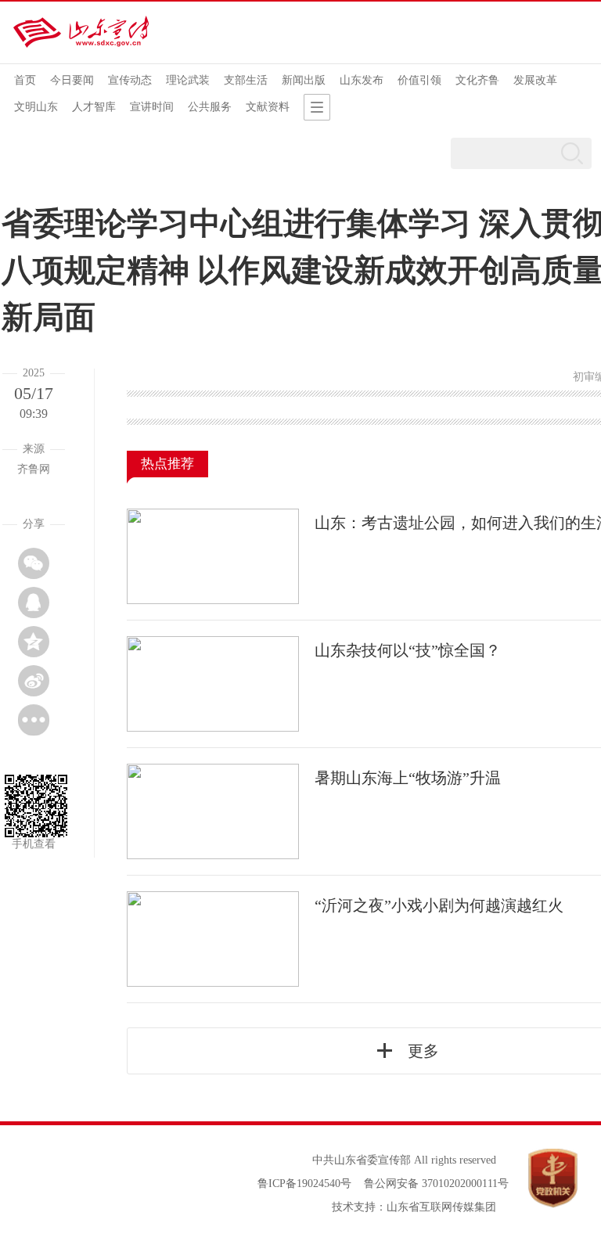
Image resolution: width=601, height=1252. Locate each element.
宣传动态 (130, 80)
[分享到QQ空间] (33, 641)
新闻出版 (304, 80)
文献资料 (268, 107)
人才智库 (94, 107)
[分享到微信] (33, 563)
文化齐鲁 (477, 80)
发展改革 (535, 80)
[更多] (33, 720)
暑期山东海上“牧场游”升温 (408, 777)
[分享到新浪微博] (33, 680)
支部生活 (246, 80)
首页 (25, 80)
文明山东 (36, 107)
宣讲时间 (152, 107)
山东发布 (361, 80)
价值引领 (419, 80)
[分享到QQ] (33, 602)
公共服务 (210, 107)
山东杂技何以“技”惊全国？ (408, 650)
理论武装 (188, 80)
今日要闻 (72, 80)
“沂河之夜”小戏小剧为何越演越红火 (439, 905)
